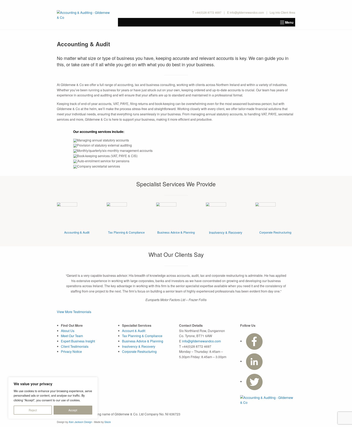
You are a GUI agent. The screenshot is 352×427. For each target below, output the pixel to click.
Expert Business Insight (78, 341)
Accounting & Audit (76, 232)
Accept (72, 410)
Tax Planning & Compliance (126, 232)
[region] (53, 398)
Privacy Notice (71, 351)
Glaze (107, 422)
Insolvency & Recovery (225, 232)
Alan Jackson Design (80, 422)
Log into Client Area (282, 12)
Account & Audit (133, 330)
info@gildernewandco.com (247, 12)
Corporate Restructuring (275, 232)
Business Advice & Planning (176, 232)
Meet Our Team (72, 335)
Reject (33, 410)
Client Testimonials (74, 346)
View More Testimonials (74, 311)
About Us (67, 330)
